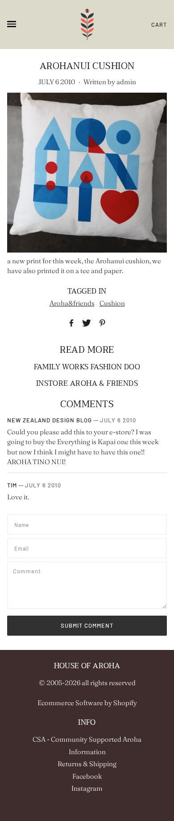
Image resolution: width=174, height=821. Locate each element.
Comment (28, 570)
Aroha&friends (72, 303)
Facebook (87, 776)
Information (87, 751)
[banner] (87, 24)
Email (23, 547)
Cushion (112, 303)
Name (22, 523)
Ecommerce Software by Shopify (87, 702)
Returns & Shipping (87, 764)
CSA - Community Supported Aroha (87, 739)
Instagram (87, 788)
